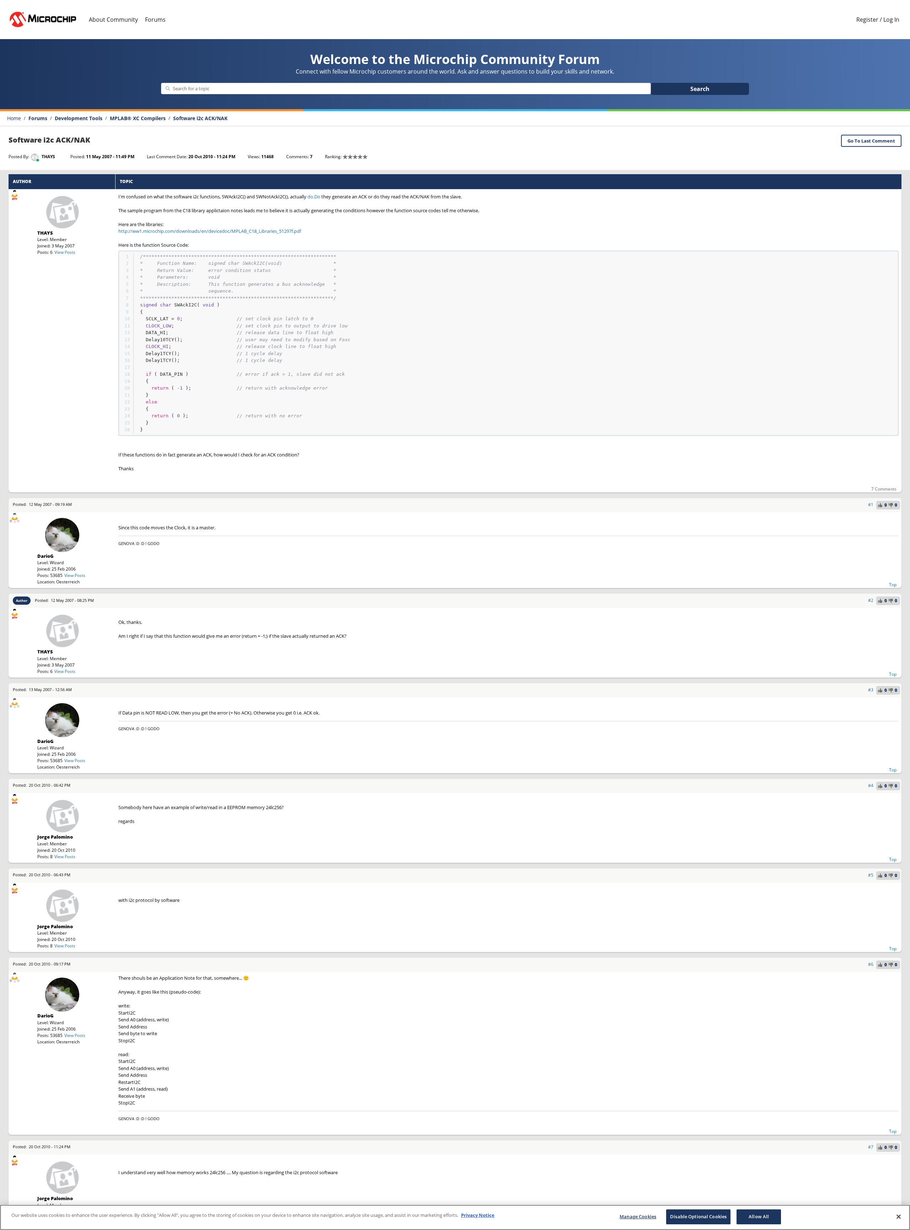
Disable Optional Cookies (698, 1216)
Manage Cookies (638, 1216)
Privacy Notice (477, 1215)
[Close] (898, 1216)
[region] (455, 1217)
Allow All (759, 1216)
